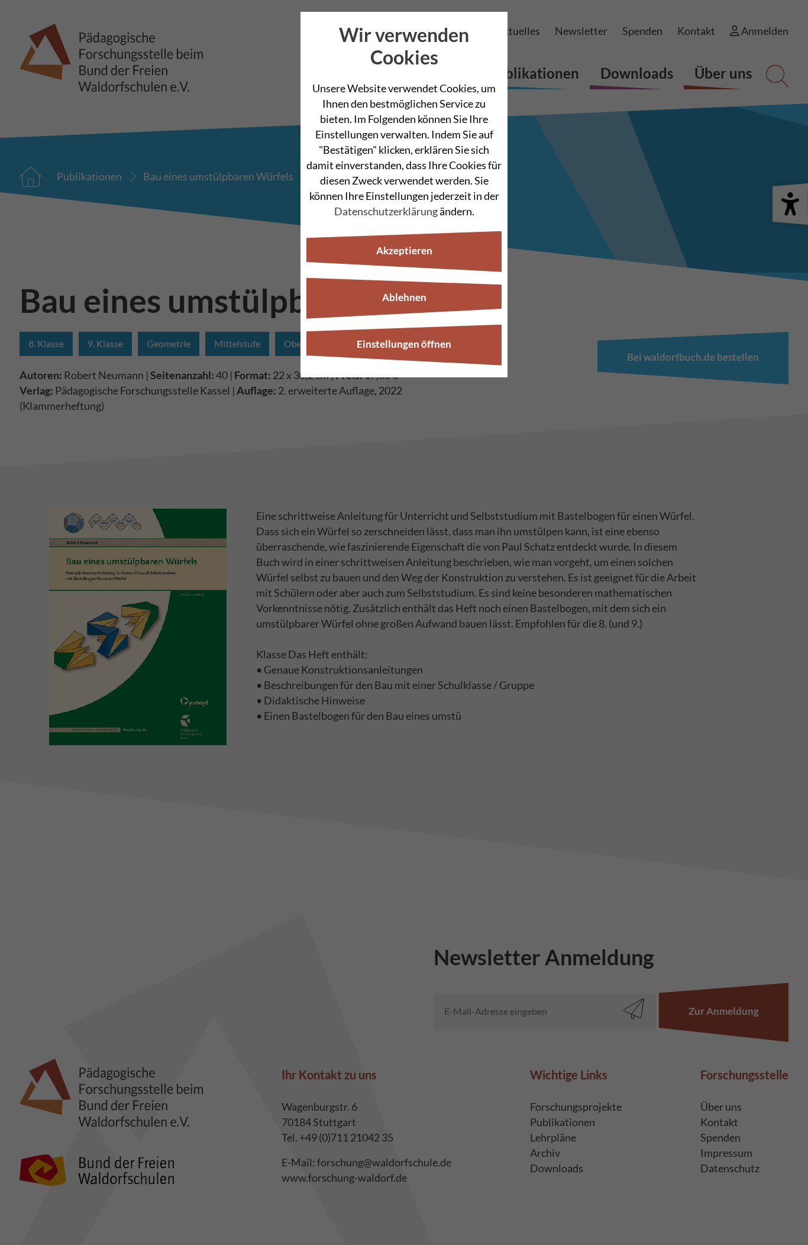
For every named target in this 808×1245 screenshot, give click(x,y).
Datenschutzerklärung (386, 211)
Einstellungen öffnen (404, 344)
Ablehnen (404, 297)
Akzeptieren (404, 250)
